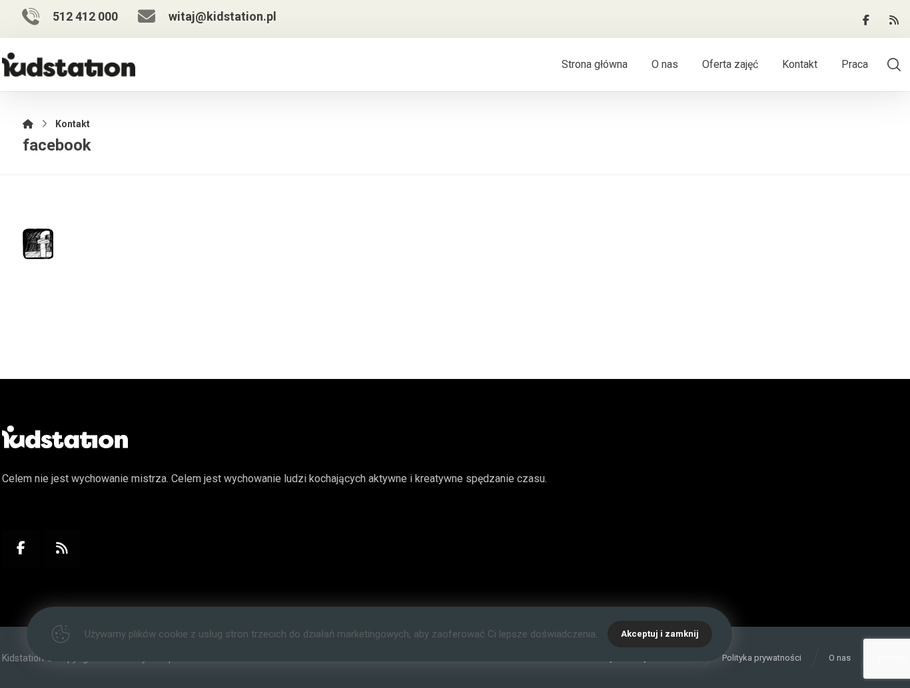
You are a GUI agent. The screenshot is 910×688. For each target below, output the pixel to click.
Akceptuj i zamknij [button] (660, 634)
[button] (866, 20)
